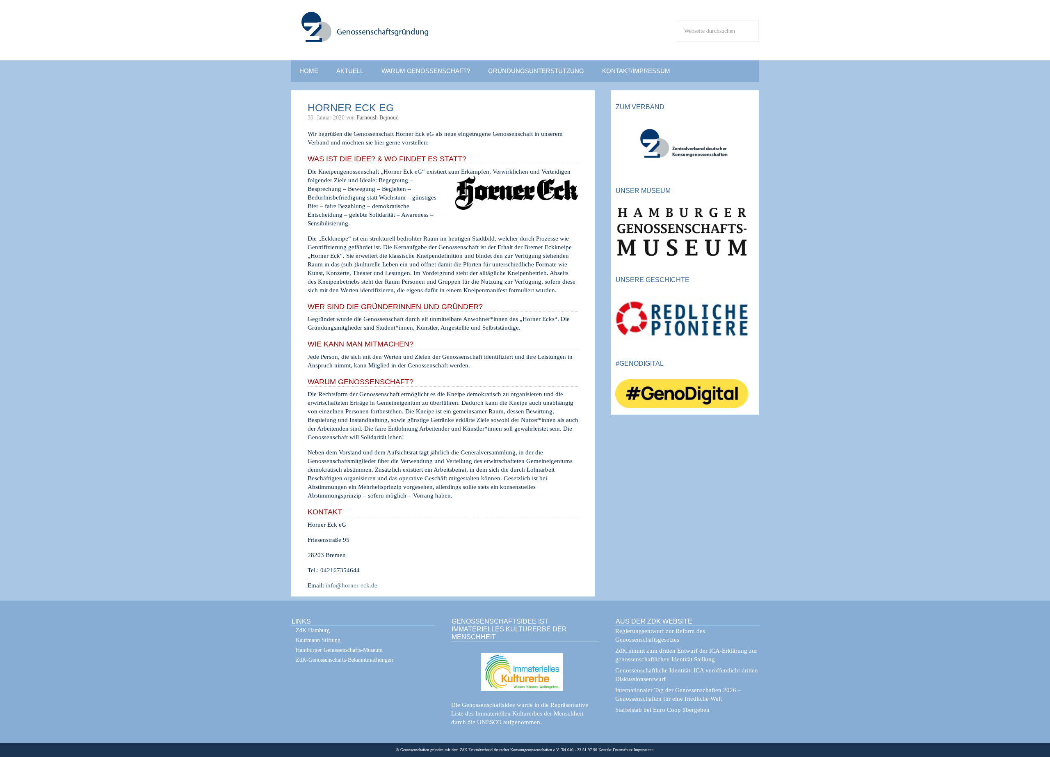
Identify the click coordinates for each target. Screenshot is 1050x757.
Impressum (642, 750)
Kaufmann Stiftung (318, 640)
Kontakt (605, 750)
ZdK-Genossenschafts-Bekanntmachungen (344, 660)
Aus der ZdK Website (654, 621)
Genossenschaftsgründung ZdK (418, 35)
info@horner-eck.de (351, 585)
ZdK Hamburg (313, 630)
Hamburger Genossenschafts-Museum (339, 650)
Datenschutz (622, 750)
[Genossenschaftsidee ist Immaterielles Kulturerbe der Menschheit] (525, 667)
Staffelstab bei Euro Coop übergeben (662, 710)
